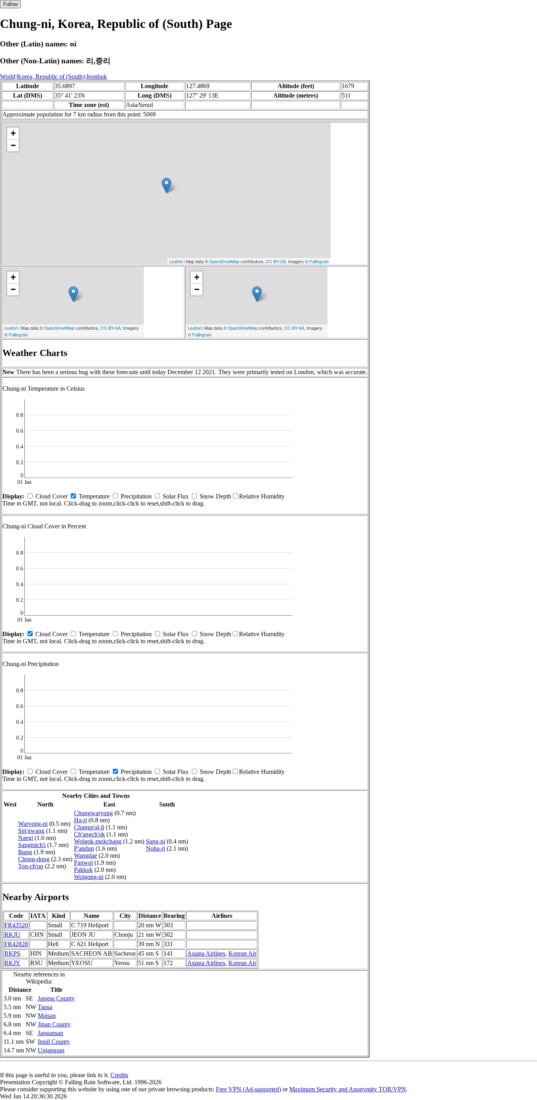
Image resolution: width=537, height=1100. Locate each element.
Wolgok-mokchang (97, 841)
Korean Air (242, 953)
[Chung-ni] (166, 185)
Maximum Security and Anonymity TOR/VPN (347, 1089)
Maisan (47, 1015)
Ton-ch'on (30, 866)
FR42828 (16, 944)
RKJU (12, 934)
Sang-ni (155, 841)
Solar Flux (176, 496)
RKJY (12, 963)
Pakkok (83, 869)
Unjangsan (51, 1050)
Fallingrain (319, 261)
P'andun (84, 848)
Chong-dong (34, 859)
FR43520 (16, 925)
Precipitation (136, 496)
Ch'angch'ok (89, 834)
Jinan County (54, 1024)
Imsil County (54, 1041)
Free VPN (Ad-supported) (248, 1089)
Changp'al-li (89, 827)
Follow (10, 4)
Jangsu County (56, 998)
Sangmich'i (32, 845)
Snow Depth (215, 496)
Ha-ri (80, 820)
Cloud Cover (51, 496)
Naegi (25, 837)
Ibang (25, 852)
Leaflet (175, 261)
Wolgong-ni (88, 876)
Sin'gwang (31, 830)
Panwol (83, 862)
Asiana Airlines (206, 953)
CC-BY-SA (276, 261)
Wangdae (85, 855)
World (7, 76)
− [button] (13, 145)
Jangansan (50, 1033)
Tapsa (45, 1007)
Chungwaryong (93, 813)
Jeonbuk (96, 76)
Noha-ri (155, 848)
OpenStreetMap (224, 261)
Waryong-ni (33, 823)
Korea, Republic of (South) (51, 76)
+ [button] (13, 133)
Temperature (94, 496)
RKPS (12, 953)
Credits (119, 1075)
